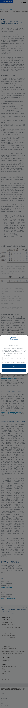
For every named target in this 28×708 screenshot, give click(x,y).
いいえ (14, 370)
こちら (14, 358)
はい (14, 366)
